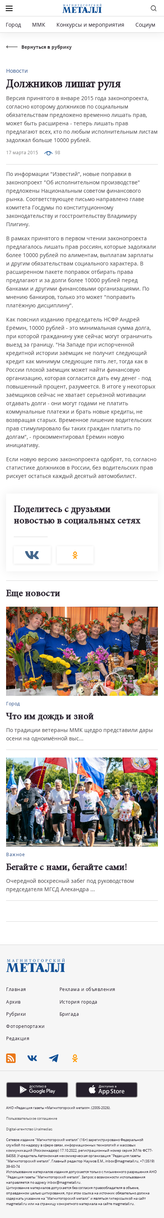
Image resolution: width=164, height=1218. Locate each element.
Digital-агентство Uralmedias (29, 1129)
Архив (13, 1002)
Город (13, 24)
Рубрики (16, 1014)
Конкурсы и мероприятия (91, 24)
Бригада (69, 1014)
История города (78, 1002)
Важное (15, 854)
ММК (38, 24)
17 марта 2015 (22, 152)
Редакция (17, 1038)
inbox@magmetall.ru (121, 1161)
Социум (145, 24)
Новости (17, 70)
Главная (16, 989)
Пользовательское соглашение (31, 1118)
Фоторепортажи (25, 1026)
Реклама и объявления (87, 989)
